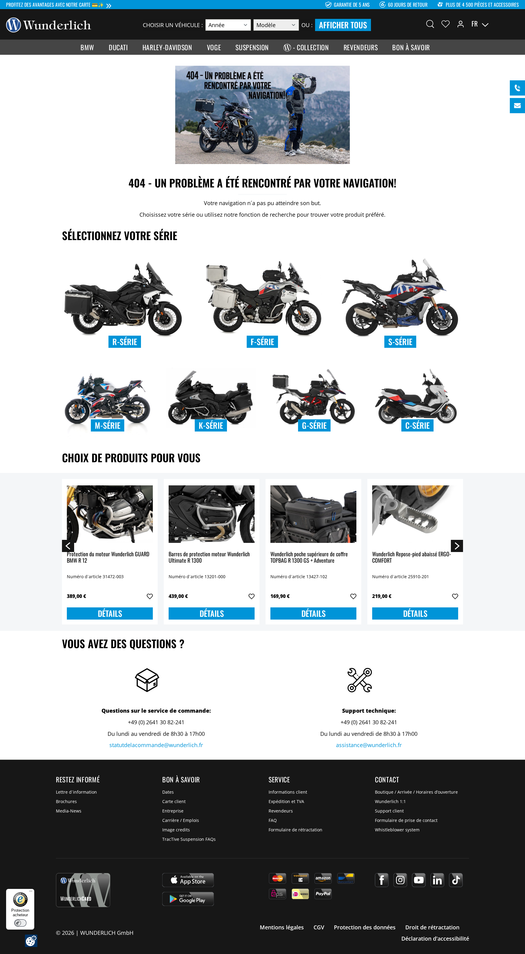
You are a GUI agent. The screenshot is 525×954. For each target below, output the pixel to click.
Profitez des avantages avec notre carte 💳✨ (55, 4)
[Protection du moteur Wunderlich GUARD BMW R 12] (110, 514)
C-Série (417, 425)
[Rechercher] (430, 23)
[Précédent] (68, 546)
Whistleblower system (397, 830)
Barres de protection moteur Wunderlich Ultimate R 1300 (209, 557)
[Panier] (515, 23)
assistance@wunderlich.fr (369, 745)
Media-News (68, 811)
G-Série (314, 425)
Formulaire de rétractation (295, 830)
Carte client (174, 801)
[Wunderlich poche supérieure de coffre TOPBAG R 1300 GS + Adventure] (313, 514)
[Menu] (30, 892)
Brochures (66, 801)
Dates (168, 792)
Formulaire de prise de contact (406, 820)
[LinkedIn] (437, 880)
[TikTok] (456, 880)
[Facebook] (382, 880)
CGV (319, 927)
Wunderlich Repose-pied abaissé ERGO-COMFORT (411, 557)
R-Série (124, 342)
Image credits (176, 830)
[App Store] (188, 880)
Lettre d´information (76, 792)
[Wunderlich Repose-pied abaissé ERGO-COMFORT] (415, 514)
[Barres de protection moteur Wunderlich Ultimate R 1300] (212, 514)
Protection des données (365, 927)
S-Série (400, 342)
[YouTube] (419, 880)
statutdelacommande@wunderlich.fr (156, 745)
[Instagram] (400, 880)
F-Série (262, 342)
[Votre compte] (460, 23)
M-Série (107, 425)
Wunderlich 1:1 (390, 801)
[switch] (20, 923)
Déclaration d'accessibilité (435, 938)
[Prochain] (457, 546)
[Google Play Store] (188, 899)
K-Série (211, 425)
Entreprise (173, 811)
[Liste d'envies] (445, 23)
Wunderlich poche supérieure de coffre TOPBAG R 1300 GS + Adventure (309, 557)
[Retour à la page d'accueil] (48, 24)
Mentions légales (282, 927)
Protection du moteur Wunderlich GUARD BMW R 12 (108, 557)
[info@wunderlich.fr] (517, 105)
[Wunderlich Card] (83, 890)
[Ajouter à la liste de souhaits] (150, 596)
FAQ (273, 820)
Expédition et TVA (286, 801)
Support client (389, 811)
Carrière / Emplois (180, 820)
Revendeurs (281, 811)
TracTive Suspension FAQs (189, 839)
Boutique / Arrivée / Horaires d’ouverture (416, 792)
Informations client (288, 792)
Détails (110, 613)
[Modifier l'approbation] (31, 941)
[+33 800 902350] (517, 88)
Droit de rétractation (432, 927)
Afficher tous (343, 25)
